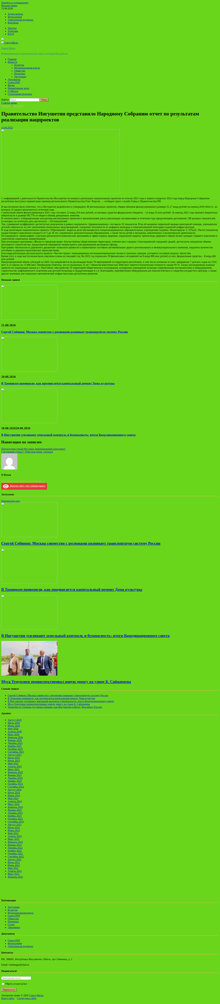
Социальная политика (20, 94)
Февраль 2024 (15, 807)
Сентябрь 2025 (16, 752)
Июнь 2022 (14, 865)
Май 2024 (13, 798)
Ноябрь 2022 (15, 850)
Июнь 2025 (14, 760)
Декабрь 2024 (15, 778)
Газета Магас (8, 48)
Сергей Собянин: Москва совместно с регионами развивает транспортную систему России (64, 332)
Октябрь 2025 (15, 749)
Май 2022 (13, 868)
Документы (14, 79)
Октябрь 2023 (15, 818)
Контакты (13, 22)
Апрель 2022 (15, 871)
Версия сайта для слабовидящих (27, 485)
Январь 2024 (15, 810)
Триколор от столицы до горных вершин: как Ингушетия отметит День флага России (55, 707)
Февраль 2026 (15, 737)
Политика (19, 73)
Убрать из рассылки (16, 983)
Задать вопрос (15, 14)
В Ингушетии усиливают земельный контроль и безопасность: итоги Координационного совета (68, 435)
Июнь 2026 (14, 725)
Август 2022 (14, 859)
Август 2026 (14, 720)
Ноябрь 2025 (15, 746)
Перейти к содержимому (15, 2)
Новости (12, 62)
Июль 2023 (14, 827)
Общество (19, 70)
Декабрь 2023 (15, 813)
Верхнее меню (9, 5)
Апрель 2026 (15, 731)
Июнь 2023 (14, 830)
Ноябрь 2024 (15, 781)
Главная (12, 59)
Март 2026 (13, 734)
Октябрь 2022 (15, 853)
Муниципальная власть (27, 68)
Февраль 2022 (15, 876)
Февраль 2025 (15, 772)
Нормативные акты (18, 88)
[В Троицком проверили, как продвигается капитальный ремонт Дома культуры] (29, 370)
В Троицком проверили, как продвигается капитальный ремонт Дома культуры (58, 383)
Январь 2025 (15, 775)
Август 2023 (14, 824)
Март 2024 (13, 804)
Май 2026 (13, 728)
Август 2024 (14, 789)
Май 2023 (13, 833)
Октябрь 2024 (15, 784)
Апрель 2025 (15, 766)
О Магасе (13, 91)
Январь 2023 (15, 845)
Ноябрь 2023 (15, 815)
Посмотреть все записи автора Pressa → (23, 481)
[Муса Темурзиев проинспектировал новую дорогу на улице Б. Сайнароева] (29, 674)
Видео (11, 85)
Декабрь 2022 (15, 847)
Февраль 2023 (15, 842)
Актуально (20, 76)
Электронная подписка (20, 19)
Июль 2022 (14, 862)
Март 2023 (13, 839)
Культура (19, 65)
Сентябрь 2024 (16, 786)
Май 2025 (13, 763)
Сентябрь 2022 (16, 856)
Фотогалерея (15, 16)
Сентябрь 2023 (16, 821)
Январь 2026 (15, 740)
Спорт (11, 924)
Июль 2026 (14, 722)
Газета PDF (14, 82)
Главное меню (9, 103)
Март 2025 (13, 769)
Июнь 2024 (14, 795)
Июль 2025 (14, 757)
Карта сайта (7, 998)
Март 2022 (13, 874)
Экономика (14, 927)
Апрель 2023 (15, 836)
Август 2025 (14, 754)
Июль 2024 (14, 792)
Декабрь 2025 (15, 743)
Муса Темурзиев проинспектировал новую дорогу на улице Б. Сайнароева (66, 682)
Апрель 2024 (15, 801)
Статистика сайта (26, 998)
